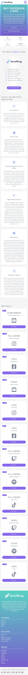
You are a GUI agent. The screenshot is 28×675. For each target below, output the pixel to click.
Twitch (3, 655)
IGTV (2, 661)
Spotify (3, 656)
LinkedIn (3, 663)
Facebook (3, 653)
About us (14, 27)
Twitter (3, 658)
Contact (3, 634)
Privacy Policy (4, 641)
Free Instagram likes (14, 31)
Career (3, 624)
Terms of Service (5, 639)
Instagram (4, 650)
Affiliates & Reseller (6, 638)
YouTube (3, 652)
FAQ (2, 636)
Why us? (3, 622)
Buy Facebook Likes (14, 87)
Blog (2, 626)
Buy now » (14, 326)
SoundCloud (4, 660)
